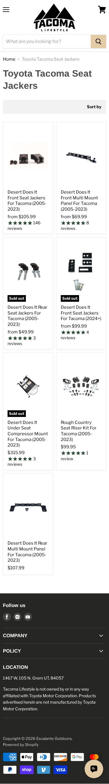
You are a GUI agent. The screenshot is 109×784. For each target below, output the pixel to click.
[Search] (98, 41)
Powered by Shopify (21, 744)
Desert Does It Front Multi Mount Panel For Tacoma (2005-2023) (79, 200)
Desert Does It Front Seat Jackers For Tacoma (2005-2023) (27, 200)
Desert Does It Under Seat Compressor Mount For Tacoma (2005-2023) (28, 434)
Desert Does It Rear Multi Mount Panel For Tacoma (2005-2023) (27, 552)
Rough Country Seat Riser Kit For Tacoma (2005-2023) (79, 431)
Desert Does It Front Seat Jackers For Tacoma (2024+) (81, 313)
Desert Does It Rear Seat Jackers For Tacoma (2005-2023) (27, 316)
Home (9, 59)
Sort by (94, 106)
